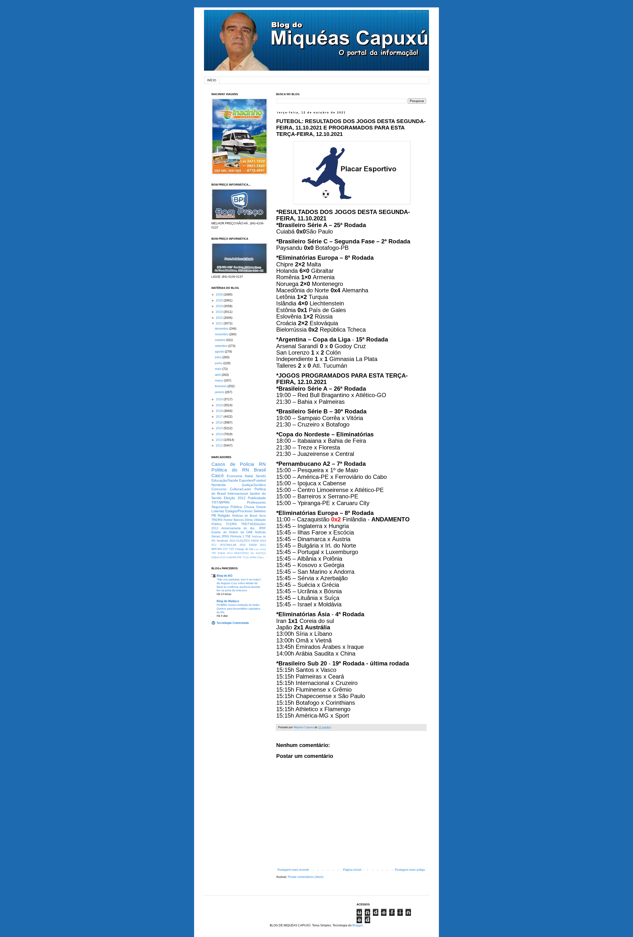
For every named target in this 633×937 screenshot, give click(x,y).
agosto (220, 351)
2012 (220, 445)
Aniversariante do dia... (238, 528)
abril (218, 375)
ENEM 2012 (257, 544)
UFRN (252, 557)
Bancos (239, 520)
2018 (220, 411)
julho (218, 357)
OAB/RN (231, 557)
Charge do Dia (244, 549)
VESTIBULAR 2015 (233, 544)
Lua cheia (260, 549)
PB (213, 515)
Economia (234, 476)
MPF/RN (216, 549)
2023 (220, 312)
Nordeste (218, 485)
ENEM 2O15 (218, 557)
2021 (220, 323)
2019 (220, 405)
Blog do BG (224, 575)
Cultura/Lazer (240, 489)
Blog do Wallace (228, 601)
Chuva (249, 507)
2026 (220, 294)
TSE (248, 536)
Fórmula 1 (237, 536)
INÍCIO (211, 80)
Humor (228, 520)
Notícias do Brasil (244, 515)
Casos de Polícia (232, 464)
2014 (220, 434)
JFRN (225, 536)
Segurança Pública (226, 507)
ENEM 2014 (258, 540)
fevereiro (221, 386)
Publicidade (257, 498)
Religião (224, 515)
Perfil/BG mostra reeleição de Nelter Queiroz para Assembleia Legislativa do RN (238, 608)
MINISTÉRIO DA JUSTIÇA (250, 553)
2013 (220, 440)
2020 (220, 399)
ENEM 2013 (225, 553)
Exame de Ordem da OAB (231, 532)
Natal (249, 476)
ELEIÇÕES (243, 540)
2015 (220, 428)
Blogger (357, 925)
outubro (220, 340)
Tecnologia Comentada (233, 623)
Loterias (217, 511)
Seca (262, 515)
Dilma (249, 520)
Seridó (261, 476)
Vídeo (260, 557)
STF (225, 549)
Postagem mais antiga (410, 870)
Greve (261, 507)
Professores (256, 502)
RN (262, 464)
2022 (220, 317)
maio (218, 369)
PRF (239, 557)
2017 (220, 416)
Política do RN (230, 469)
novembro (222, 334)
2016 (220, 422)
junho (219, 363)
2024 (220, 306)
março (219, 380)
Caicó (217, 475)
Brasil (260, 469)
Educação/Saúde (224, 480)
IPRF (262, 528)
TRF (213, 553)
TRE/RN (217, 520)
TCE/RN (231, 524)
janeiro (220, 392)
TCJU (246, 557)
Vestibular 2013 (226, 540)
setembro (221, 346)
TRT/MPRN (220, 502)
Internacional (237, 493)
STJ (213, 544)
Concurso (218, 489)
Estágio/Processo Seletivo (245, 511)
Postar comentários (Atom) (305, 877)
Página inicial (352, 870)
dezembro (222, 328)
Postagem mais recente (293, 870)
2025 (220, 300)
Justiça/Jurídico (254, 485)
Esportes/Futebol (252, 480)
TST (231, 549)
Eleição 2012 (234, 498)
